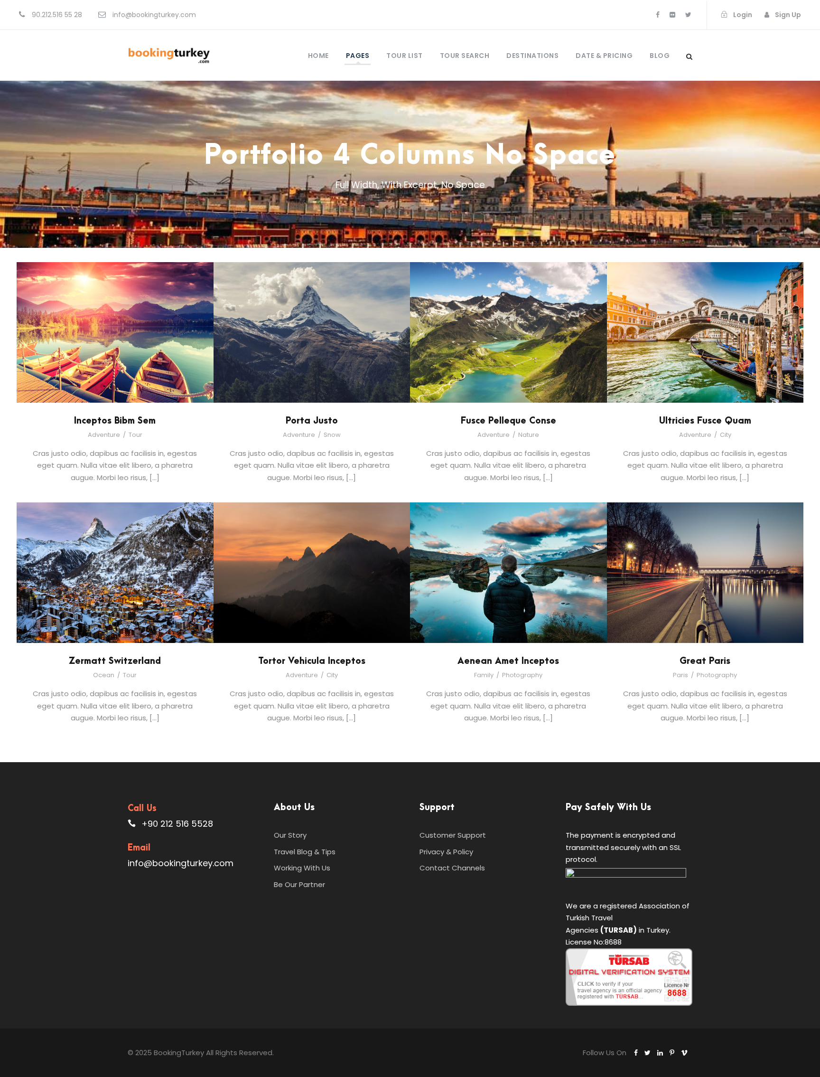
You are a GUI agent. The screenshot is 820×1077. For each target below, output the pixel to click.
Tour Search (465, 55)
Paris (680, 675)
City (725, 434)
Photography (522, 675)
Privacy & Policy (446, 852)
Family (484, 675)
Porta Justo (312, 421)
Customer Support (452, 835)
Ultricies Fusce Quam (705, 421)
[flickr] (672, 14)
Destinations (532, 55)
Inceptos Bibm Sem (115, 421)
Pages (358, 55)
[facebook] (658, 14)
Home (318, 55)
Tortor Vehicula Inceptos (311, 661)
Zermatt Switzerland (115, 661)
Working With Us (302, 868)
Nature (528, 434)
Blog (660, 55)
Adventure (104, 434)
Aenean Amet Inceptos (508, 661)
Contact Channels (452, 868)
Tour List (404, 55)
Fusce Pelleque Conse (508, 421)
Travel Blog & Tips (304, 852)
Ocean (103, 675)
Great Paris (705, 661)
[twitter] (688, 14)
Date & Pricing (604, 55)
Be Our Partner (299, 884)
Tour (135, 434)
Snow (332, 434)
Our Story (290, 835)
